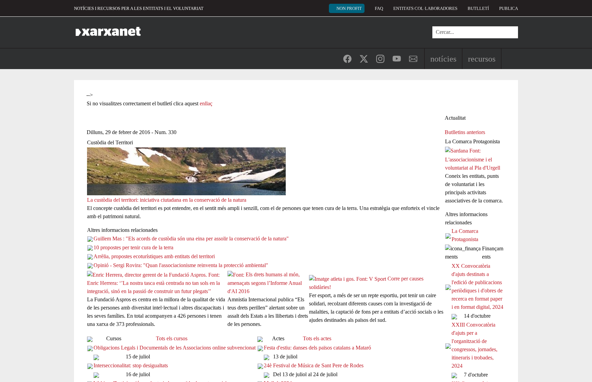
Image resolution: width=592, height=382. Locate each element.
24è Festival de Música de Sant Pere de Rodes (313, 365)
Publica (508, 8)
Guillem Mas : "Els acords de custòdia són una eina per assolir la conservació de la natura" (191, 238)
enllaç (206, 103)
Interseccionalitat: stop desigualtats (131, 365)
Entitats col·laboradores (425, 8)
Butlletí (478, 8)
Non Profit (349, 8)
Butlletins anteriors (465, 132)
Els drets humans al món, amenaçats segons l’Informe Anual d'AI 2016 (264, 283)
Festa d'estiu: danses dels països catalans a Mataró (317, 348)
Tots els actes (317, 338)
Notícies (443, 58)
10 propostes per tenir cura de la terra (133, 247)
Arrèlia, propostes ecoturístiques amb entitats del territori (154, 256)
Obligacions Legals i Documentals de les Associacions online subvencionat (175, 348)
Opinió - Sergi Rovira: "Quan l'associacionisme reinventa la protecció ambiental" (181, 265)
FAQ (379, 8)
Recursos (481, 58)
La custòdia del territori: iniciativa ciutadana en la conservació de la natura (166, 200)
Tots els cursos (171, 338)
